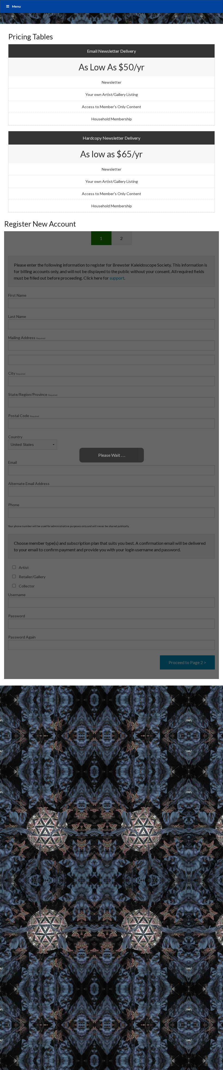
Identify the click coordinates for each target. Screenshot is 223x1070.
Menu (16, 6)
